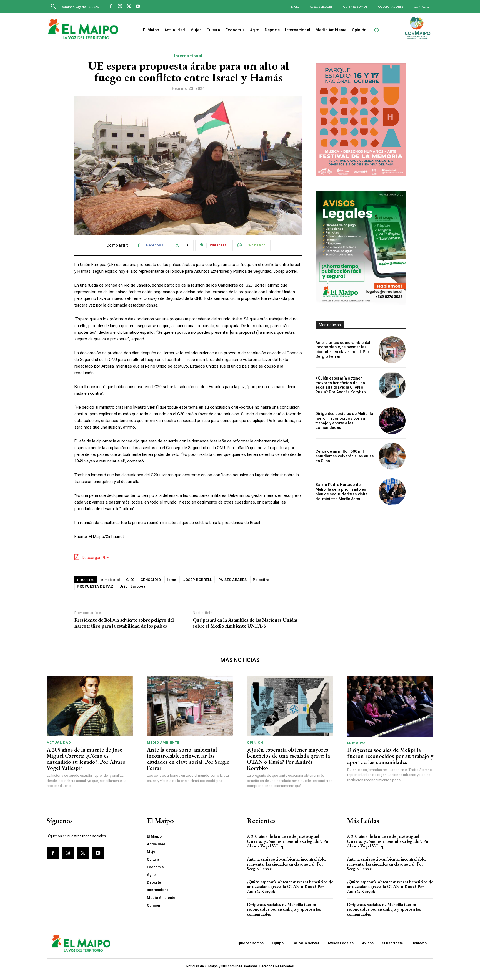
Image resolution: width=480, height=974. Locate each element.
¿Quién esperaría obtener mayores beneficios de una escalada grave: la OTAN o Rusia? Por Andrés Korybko (341, 385)
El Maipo (356, 743)
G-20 (130, 580)
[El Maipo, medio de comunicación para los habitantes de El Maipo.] (83, 30)
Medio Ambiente (163, 742)
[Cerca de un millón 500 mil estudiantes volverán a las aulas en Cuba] (392, 456)
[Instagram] (120, 7)
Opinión (255, 742)
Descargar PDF (95, 557)
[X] (129, 7)
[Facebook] (111, 7)
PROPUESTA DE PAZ (95, 586)
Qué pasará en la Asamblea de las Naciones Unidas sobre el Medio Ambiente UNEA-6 (245, 623)
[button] (53, 6)
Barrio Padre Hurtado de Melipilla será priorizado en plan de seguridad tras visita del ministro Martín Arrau (342, 491)
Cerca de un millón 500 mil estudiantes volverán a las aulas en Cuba (345, 456)
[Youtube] (138, 7)
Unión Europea (132, 586)
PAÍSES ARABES (232, 580)
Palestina (261, 580)
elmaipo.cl (110, 580)
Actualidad (59, 742)
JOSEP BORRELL (197, 580)
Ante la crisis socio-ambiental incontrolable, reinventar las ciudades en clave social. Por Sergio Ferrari (343, 349)
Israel (172, 580)
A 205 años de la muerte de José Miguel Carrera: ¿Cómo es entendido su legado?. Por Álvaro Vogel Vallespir (86, 758)
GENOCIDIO (151, 580)
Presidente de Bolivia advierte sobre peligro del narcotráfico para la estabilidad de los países (124, 623)
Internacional (188, 56)
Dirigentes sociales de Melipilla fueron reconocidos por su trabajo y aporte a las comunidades (344, 420)
